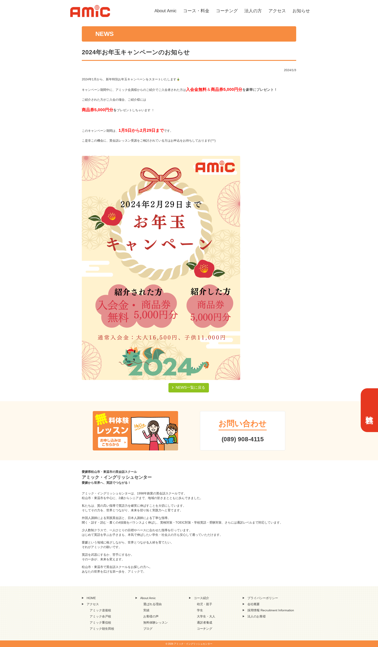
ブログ (147, 628)
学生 (200, 610)
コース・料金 (196, 10)
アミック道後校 (100, 610)
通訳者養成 (204, 622)
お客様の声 (151, 616)
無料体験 (369, 410)
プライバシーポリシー (262, 598)
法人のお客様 (256, 616)
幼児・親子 (204, 604)
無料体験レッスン (155, 622)
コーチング (227, 10)
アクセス (277, 10)
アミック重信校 (100, 622)
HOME (91, 598)
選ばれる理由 (152, 604)
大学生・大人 (206, 616)
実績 (146, 610)
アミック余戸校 (100, 616)
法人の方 (253, 10)
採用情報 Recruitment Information (270, 610)
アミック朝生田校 (102, 628)
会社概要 (253, 604)
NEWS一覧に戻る (190, 387)
